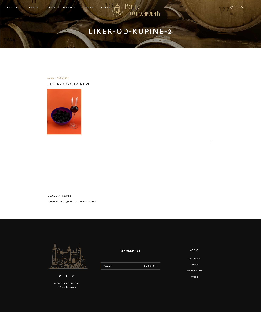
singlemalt (130, 250)
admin (50, 77)
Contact (194, 264)
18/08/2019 (63, 77)
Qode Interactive (70, 283)
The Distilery (194, 258)
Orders (194, 277)
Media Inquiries (194, 271)
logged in (68, 201)
